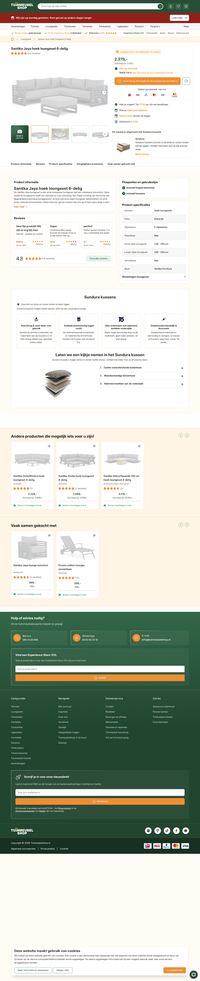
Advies (162, 33)
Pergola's (155, 26)
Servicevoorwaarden (25, 811)
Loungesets (51, 26)
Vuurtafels (16, 737)
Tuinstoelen (70, 26)
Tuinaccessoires (19, 753)
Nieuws (171, 33)
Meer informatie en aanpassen (33, 970)
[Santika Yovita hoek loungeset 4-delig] (77, 458)
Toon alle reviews (98, 258)
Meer (186, 26)
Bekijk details (142, 154)
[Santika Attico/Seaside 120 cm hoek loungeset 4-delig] (122, 458)
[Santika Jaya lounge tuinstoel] (32, 547)
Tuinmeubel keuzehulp (117, 732)
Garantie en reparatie (116, 727)
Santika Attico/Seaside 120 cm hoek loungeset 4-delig (121, 478)
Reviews (40, 164)
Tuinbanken (105, 26)
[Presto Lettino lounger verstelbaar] (77, 547)
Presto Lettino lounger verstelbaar (71, 567)
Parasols (139, 26)
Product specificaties (60, 164)
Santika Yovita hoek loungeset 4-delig (76, 478)
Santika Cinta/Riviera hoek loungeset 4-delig (29, 478)
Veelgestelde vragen (68, 732)
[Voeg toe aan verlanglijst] (186, 81)
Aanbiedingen (18, 26)
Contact (110, 706)
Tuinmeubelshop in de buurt (72, 737)
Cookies (64, 848)
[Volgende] (104, 92)
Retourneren (112, 722)
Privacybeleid (64, 808)
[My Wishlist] (178, 6)
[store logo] (22, 5)
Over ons (62, 717)
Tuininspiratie (152, 33)
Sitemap (62, 742)
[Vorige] (15, 92)
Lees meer (177, 17)
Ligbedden (122, 26)
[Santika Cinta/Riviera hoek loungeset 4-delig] (32, 458)
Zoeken (102, 677)
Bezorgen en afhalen (116, 717)
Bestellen (110, 711)
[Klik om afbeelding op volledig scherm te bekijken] (60, 90)
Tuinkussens (17, 747)
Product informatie (21, 164)
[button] (25, 53)
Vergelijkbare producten (90, 164)
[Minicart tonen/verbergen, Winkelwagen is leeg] (186, 6)
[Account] (171, 6)
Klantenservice (182, 33)
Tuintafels (87, 26)
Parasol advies (160, 711)
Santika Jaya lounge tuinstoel (30, 565)
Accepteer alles (175, 970)
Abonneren (102, 801)
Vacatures (63, 722)
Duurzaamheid (160, 722)
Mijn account (64, 706)
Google (42, 811)
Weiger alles (62, 970)
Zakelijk (62, 727)
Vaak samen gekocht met (121, 164)
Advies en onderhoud (164, 706)
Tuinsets (35, 26)
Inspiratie (63, 711)
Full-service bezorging (117, 737)
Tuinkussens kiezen (163, 717)
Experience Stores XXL (134, 33)
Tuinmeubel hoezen (21, 758)
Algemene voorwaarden (23, 848)
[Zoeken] (160, 6)
